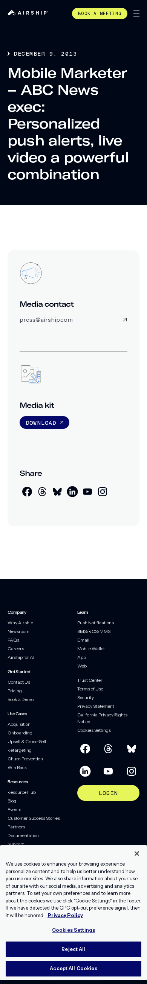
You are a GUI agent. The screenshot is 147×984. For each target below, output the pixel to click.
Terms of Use (90, 689)
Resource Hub (22, 792)
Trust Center (90, 680)
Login (108, 792)
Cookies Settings (94, 730)
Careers (16, 648)
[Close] (137, 853)
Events (14, 809)
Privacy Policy (65, 915)
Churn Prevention (25, 758)
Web (82, 666)
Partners (16, 827)
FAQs (13, 640)
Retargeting (20, 750)
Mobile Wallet (91, 648)
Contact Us (19, 682)
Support (16, 844)
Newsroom (18, 631)
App (81, 657)
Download (41, 422)
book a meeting (99, 14)
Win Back (17, 767)
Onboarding (20, 733)
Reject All (73, 949)
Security (85, 697)
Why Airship (20, 622)
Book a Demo (21, 699)
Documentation (23, 835)
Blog (12, 801)
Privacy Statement (95, 706)
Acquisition (19, 724)
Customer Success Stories (34, 818)
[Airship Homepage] (28, 13)
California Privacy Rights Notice (102, 718)
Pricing (15, 690)
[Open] (136, 14)
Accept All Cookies (73, 968)
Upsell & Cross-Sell (27, 741)
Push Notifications (95, 622)
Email (83, 640)
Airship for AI (21, 657)
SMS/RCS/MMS (93, 631)
